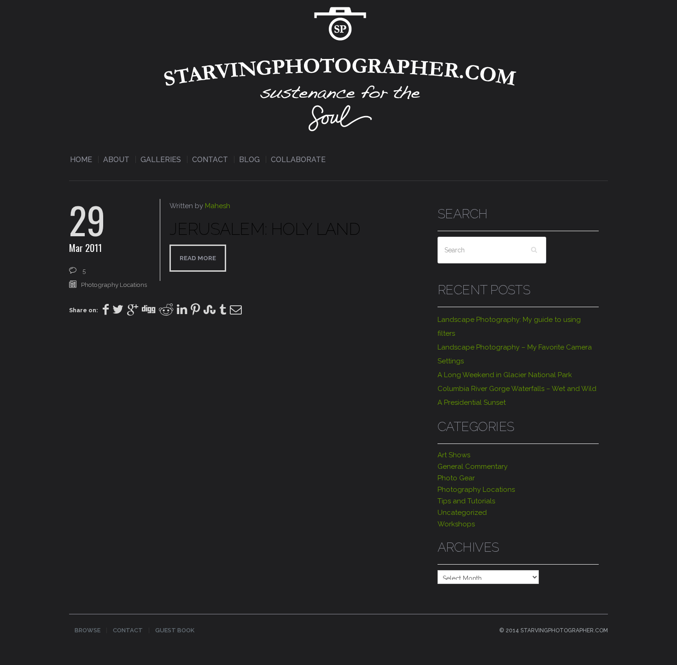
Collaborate (298, 159)
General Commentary (473, 466)
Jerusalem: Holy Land (264, 229)
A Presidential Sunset (472, 402)
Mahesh (217, 206)
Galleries (160, 159)
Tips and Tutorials (466, 501)
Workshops (456, 524)
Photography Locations (114, 284)
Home (81, 159)
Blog (249, 159)
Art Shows (454, 455)
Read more (198, 258)
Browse (87, 630)
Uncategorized (462, 512)
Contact (210, 159)
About (116, 159)
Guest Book (174, 630)
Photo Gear (456, 478)
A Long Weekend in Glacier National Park (505, 375)
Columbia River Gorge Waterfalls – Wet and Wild (517, 389)
